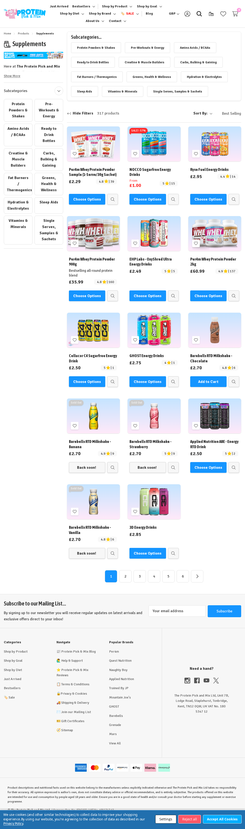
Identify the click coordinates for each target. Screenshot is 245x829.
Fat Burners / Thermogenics (19, 183)
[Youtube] (208, 680)
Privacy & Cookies (74, 694)
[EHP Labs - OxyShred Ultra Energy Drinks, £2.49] (154, 233)
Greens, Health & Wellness (49, 183)
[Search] (199, 14)
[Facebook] (199, 680)
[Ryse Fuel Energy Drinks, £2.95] (214, 143)
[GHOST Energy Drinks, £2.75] (154, 330)
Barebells (116, 716)
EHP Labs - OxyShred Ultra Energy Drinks (150, 262)
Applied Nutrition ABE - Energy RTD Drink (214, 444)
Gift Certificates (72, 721)
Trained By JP (118, 688)
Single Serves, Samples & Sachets (48, 229)
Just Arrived (12, 679)
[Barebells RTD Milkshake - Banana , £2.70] (93, 415)
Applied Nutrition (121, 679)
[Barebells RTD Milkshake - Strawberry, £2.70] (154, 415)
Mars (113, 734)
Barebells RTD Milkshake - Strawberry (150, 444)
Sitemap (67, 730)
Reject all (189, 819)
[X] (216, 680)
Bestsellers (12, 688)
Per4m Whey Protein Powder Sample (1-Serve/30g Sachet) (93, 172)
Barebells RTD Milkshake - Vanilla (90, 530)
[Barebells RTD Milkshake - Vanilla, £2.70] (93, 501)
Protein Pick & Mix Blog (78, 651)
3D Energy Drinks (142, 527)
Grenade (115, 725)
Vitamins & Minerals (18, 223)
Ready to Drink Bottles (48, 134)
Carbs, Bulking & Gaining (48, 159)
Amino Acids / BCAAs (18, 131)
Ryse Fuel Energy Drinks (209, 169)
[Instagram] (189, 680)
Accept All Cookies (222, 819)
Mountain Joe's (120, 697)
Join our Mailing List (76, 712)
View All (115, 743)
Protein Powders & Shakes (18, 110)
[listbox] (227, 113)
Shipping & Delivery (75, 703)
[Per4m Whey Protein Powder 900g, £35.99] (93, 233)
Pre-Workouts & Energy (49, 110)
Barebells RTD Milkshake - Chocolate (211, 358)
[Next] (197, 576)
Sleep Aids (48, 202)
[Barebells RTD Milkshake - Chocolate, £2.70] (214, 330)
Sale (9, 697)
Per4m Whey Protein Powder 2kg (213, 262)
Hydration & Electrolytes (18, 205)
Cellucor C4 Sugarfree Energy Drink (93, 358)
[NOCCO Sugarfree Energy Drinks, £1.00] (154, 143)
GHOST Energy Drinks (146, 355)
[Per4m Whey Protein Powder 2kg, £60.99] (214, 233)
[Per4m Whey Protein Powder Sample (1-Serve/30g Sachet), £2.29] (93, 143)
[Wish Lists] (223, 14)
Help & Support (72, 661)
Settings (165, 819)
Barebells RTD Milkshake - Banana (90, 444)
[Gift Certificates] (211, 14)
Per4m (114, 651)
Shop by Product (16, 651)
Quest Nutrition (120, 661)
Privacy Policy (13, 823)
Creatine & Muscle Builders (18, 159)
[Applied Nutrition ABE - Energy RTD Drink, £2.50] (214, 415)
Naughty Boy (118, 670)
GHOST (114, 706)
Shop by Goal (13, 661)
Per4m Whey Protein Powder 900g (92, 262)
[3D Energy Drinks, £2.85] (154, 501)
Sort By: (200, 113)
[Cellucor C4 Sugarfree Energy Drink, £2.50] (93, 330)
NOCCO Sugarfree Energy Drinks (150, 172)
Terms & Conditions (75, 684)
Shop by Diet (13, 670)
